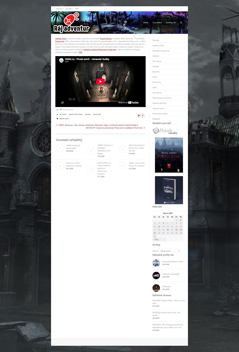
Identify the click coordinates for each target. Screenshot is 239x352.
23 (181, 230)
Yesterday (166, 287)
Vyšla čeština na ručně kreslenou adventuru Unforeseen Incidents (104, 168)
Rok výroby (156, 61)
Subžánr (155, 56)
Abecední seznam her (161, 51)
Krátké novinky (158, 46)
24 (155, 233)
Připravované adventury (161, 98)
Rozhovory (156, 82)
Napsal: (75, 114)
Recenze (155, 72)
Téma (154, 77)
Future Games (106, 39)
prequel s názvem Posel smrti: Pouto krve (100, 50)
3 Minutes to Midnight (170, 274)
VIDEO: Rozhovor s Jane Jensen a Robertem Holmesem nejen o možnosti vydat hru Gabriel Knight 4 (98, 125)
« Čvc (156, 239)
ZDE (80, 52)
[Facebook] (181, 8)
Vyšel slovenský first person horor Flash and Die (137, 148)
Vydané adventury (159, 103)
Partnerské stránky (159, 114)
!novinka (88, 114)
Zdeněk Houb (60, 39)
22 (177, 230)
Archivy (155, 251)
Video (154, 87)
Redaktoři (156, 119)
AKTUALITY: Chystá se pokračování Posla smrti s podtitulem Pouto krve (114, 128)
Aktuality (155, 40)
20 (168, 230)
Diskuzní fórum (158, 108)
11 (159, 227)
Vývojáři (155, 66)
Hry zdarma (157, 93)
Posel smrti (59, 41)
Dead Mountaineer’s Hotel (172, 262)
